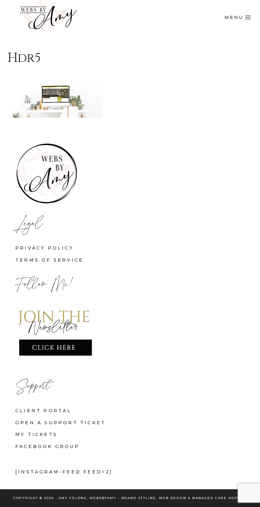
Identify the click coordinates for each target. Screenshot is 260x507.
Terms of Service (49, 260)
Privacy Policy (44, 248)
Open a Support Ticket (60, 423)
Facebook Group (47, 446)
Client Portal (43, 410)
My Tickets (36, 434)
